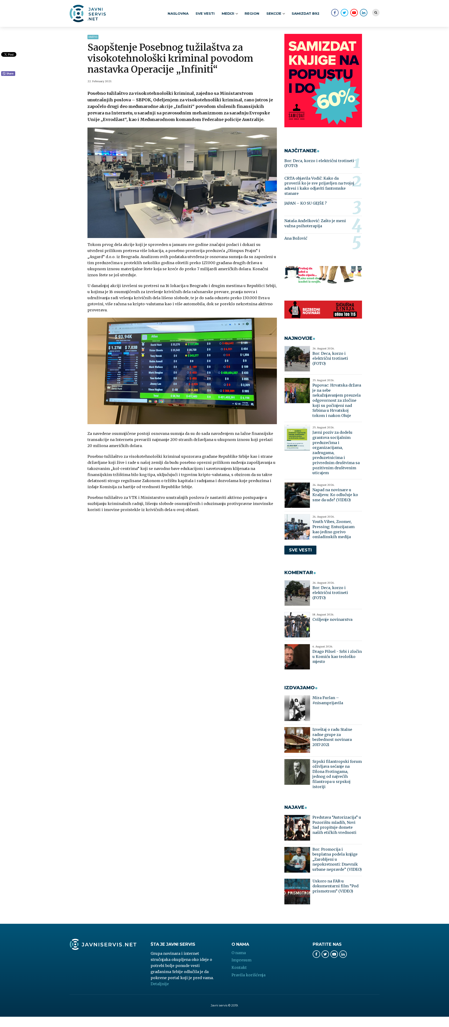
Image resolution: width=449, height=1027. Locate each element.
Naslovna (178, 13)
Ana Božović (295, 238)
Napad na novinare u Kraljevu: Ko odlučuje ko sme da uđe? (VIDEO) (335, 494)
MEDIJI (228, 13)
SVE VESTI (205, 13)
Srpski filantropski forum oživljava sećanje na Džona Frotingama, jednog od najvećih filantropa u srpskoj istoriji (337, 774)
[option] (182, 183)
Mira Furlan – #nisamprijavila (327, 700)
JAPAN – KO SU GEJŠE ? (305, 203)
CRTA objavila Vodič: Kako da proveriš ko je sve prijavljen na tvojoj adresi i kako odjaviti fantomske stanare (319, 186)
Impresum (241, 960)
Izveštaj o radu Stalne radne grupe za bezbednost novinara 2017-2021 (332, 737)
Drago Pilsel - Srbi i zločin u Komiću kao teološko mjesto (337, 656)
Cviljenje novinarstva (332, 619)
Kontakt (239, 967)
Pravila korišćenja (248, 975)
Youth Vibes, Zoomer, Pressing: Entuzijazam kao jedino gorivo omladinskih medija (333, 529)
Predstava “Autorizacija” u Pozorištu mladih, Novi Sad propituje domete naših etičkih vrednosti (336, 825)
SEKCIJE (273, 13)
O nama (239, 952)
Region (252, 13)
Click (8, 73)
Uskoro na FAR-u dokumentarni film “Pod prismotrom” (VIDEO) (335, 886)
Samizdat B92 (305, 13)
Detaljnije (160, 983)
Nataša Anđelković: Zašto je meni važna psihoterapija (315, 223)
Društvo (93, 37)
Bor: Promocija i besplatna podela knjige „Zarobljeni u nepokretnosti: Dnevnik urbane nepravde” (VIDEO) (337, 859)
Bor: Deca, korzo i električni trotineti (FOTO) (319, 163)
